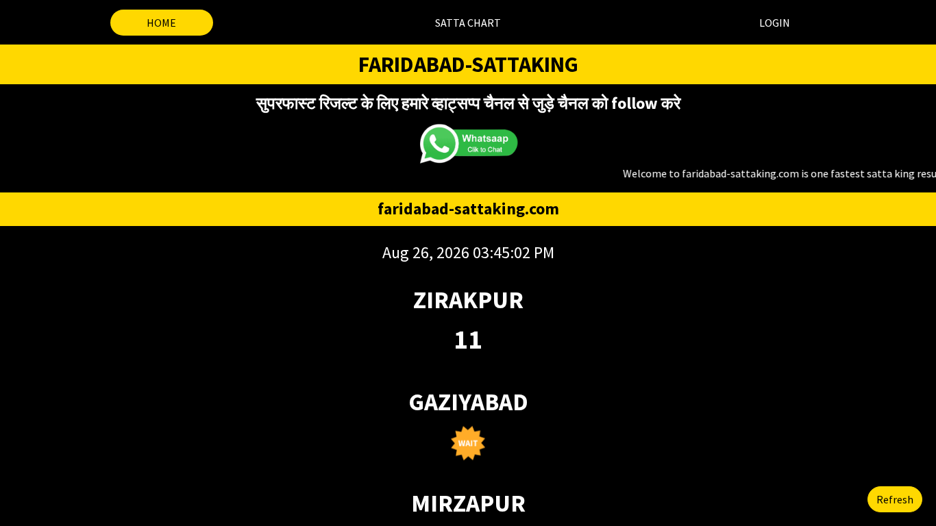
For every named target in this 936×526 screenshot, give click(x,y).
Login (774, 22)
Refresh (894, 499)
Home (161, 22)
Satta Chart (468, 22)
